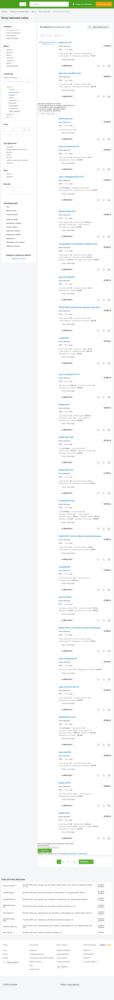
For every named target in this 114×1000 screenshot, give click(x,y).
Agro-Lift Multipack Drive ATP (71, 177)
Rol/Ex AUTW (64, 783)
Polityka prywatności (37, 954)
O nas (5, 950)
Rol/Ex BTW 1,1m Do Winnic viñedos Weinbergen (79, 628)
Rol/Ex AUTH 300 (66, 437)
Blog (31, 965)
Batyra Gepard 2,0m (67, 211)
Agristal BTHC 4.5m (67, 717)
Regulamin (33, 950)
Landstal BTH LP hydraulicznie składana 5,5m (78, 244)
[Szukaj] (31, 4)
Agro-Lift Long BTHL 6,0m (70, 73)
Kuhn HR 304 (7, 932)
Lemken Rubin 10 (9, 899)
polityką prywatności (70, 853)
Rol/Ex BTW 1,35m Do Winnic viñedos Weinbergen (80, 536)
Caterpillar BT (64, 567)
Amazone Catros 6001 (9, 920)
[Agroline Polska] (9, 4)
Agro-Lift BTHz (65, 752)
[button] (104, 66)
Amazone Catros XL (10, 926)
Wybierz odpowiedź (47, 113)
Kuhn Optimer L (8, 913)
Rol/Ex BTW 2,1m (66, 470)
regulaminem (82, 853)
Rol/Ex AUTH (64, 813)
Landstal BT (64, 338)
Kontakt (5, 958)
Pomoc (5, 954)
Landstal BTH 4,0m (67, 501)
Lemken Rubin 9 (8, 892)
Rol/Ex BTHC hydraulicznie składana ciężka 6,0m (79, 307)
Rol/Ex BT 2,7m (65, 43)
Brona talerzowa (65, 119)
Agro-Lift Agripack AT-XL (69, 374)
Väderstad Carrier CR (9, 906)
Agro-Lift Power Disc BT (69, 146)
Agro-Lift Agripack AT (68, 659)
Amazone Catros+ (9, 886)
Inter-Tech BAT (65, 597)
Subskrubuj (45, 851)
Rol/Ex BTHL (64, 405)
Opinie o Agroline (36, 962)
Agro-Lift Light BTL (67, 277)
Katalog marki (34, 969)
